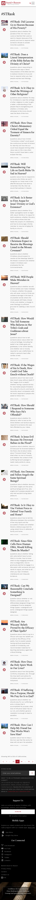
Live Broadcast (9, 845)
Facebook (7, 851)
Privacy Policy (6, 869)
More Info (31, 827)
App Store (9, 832)
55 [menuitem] (29, 761)
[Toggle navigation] (33, 3)
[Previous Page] (3, 761)
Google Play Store (11, 835)
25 (18, 762)
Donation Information (19, 816)
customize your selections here (19, 791)
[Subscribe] (32, 773)
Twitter (6, 857)
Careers (4, 872)
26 (22, 762)
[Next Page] (33, 761)
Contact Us (5, 874)
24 (14, 762)
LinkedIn (7, 860)
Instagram (8, 854)
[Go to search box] (30, 3)
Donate (18, 812)
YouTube (7, 848)
